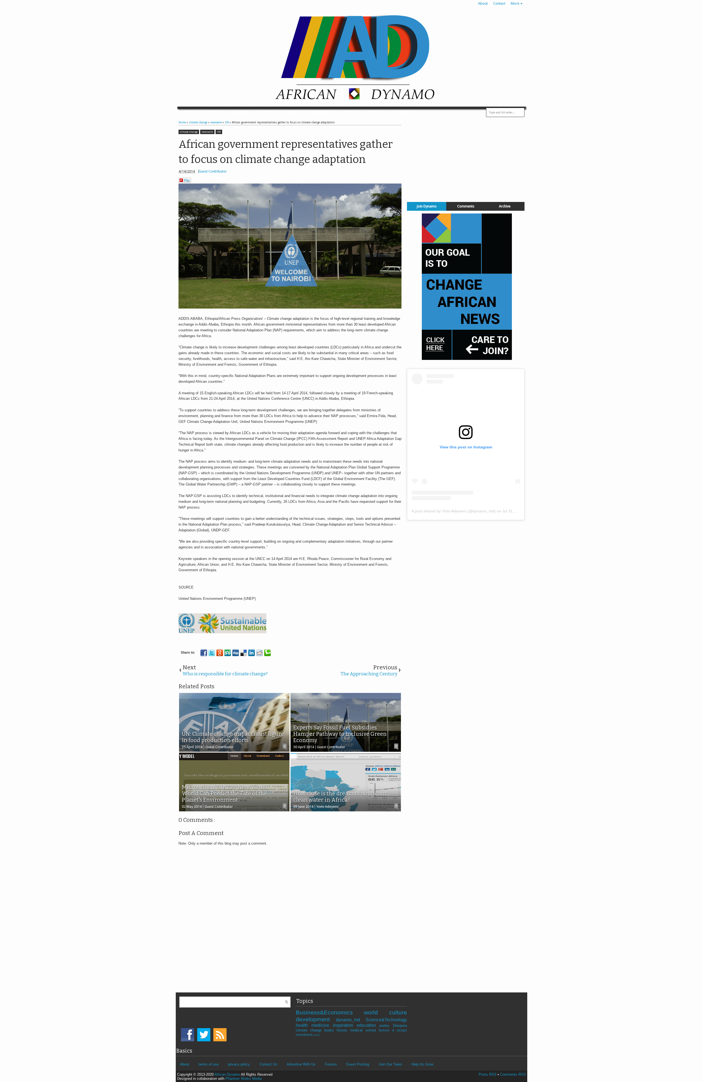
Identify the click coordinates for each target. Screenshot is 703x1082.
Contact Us (268, 1064)
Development (320, 112)
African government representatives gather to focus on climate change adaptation (285, 152)
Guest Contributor (213, 171)
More (515, 3)
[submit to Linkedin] (251, 653)
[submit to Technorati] (267, 653)
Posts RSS (487, 1074)
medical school (364, 1030)
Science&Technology (386, 1019)
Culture (350, 112)
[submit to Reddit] (259, 653)
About (483, 3)
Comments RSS (513, 1074)
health (303, 1025)
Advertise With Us (301, 1064)
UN (219, 132)
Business (239, 112)
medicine (322, 1025)
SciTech (267, 112)
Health (291, 112)
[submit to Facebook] (203, 653)
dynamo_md (351, 1019)
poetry (386, 1025)
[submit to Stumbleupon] (227, 653)
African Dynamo (227, 1074)
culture (398, 1012)
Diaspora (400, 1025)
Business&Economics (330, 1012)
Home (189, 112)
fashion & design (393, 1030)
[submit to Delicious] (243, 653)
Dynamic (401, 112)
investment (304, 1034)
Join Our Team (390, 1064)
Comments (465, 206)
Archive (504, 206)
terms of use (209, 1064)
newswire (207, 132)
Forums (331, 1064)
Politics (212, 112)
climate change (189, 132)
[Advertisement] (466, 158)
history (343, 1030)
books (330, 1030)
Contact (499, 3)
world (376, 1012)
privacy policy (239, 1064)
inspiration (345, 1025)
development (316, 1019)
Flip (186, 180)
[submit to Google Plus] (219, 653)
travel (316, 1034)
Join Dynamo (427, 206)
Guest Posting (357, 1064)
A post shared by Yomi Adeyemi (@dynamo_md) (454, 511)
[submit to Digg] (235, 653)
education (368, 1025)
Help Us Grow (422, 1064)
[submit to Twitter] (211, 653)
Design (375, 112)
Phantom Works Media (243, 1079)
